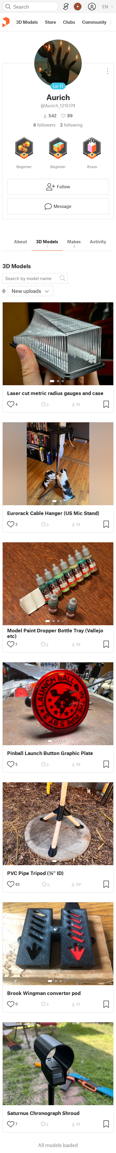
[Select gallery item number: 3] (63, 381)
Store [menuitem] (50, 22)
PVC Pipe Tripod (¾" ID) (35, 873)
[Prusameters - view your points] (77, 6)
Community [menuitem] (94, 22)
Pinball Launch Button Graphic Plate (50, 753)
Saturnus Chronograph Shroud (43, 1113)
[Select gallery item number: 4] (63, 621)
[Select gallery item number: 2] (58, 381)
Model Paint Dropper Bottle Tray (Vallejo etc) (55, 633)
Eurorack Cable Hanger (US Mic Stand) (53, 513)
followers (44, 124)
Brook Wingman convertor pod (44, 993)
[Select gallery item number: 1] (52, 381)
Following (71, 124)
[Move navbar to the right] (110, 22)
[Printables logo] (6, 22)
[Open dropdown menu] (108, 69)
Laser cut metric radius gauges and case (55, 393)
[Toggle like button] (10, 404)
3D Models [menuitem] (27, 22)
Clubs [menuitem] (69, 22)
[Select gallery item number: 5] (67, 621)
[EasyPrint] (66, 6)
